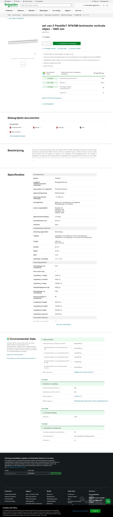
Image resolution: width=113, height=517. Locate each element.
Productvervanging (10, 501)
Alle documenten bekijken (17, 136)
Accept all (95, 511)
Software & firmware (10, 496)
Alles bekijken (16, 18)
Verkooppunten (30, 501)
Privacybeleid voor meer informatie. (16, 467)
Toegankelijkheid (51, 501)
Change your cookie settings (81, 511)
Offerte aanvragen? (31, 499)
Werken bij (49, 494)
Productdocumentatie (10, 494)
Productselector (9, 499)
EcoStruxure (71, 494)
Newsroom (50, 503)
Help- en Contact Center (32, 494)
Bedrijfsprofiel (50, 496)
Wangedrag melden (52, 499)
